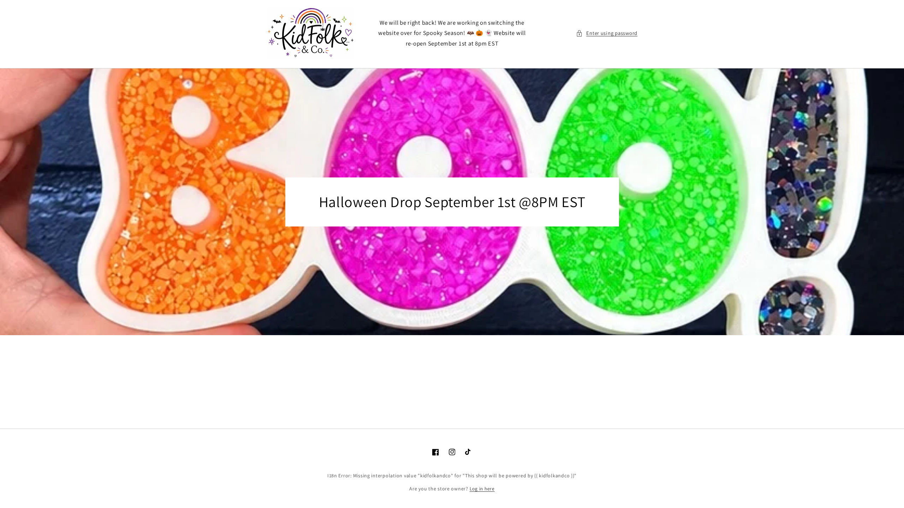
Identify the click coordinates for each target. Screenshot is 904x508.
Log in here (482, 488)
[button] (606, 33)
